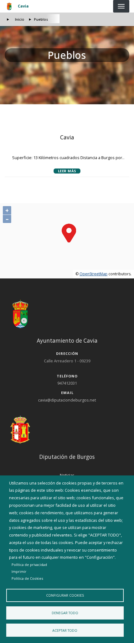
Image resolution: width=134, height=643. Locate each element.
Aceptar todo (64, 630)
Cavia (23, 6)
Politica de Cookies (27, 578)
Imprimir (19, 571)
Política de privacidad (29, 564)
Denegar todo (65, 612)
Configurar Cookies (65, 595)
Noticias (67, 475)
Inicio (19, 19)
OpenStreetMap (93, 274)
